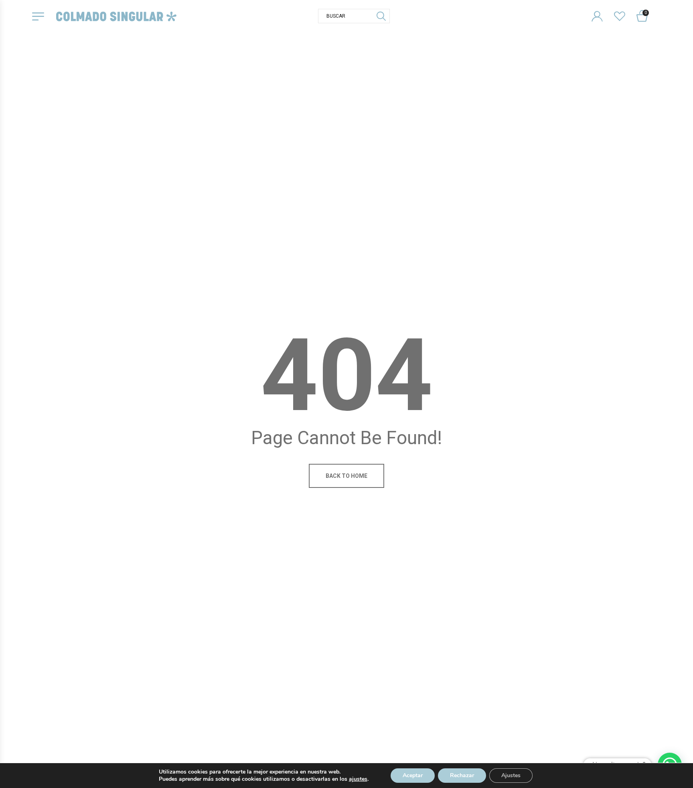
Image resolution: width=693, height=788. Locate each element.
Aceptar (413, 775)
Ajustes (511, 775)
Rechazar (462, 775)
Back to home (346, 476)
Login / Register (602, 10)
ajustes (358, 779)
